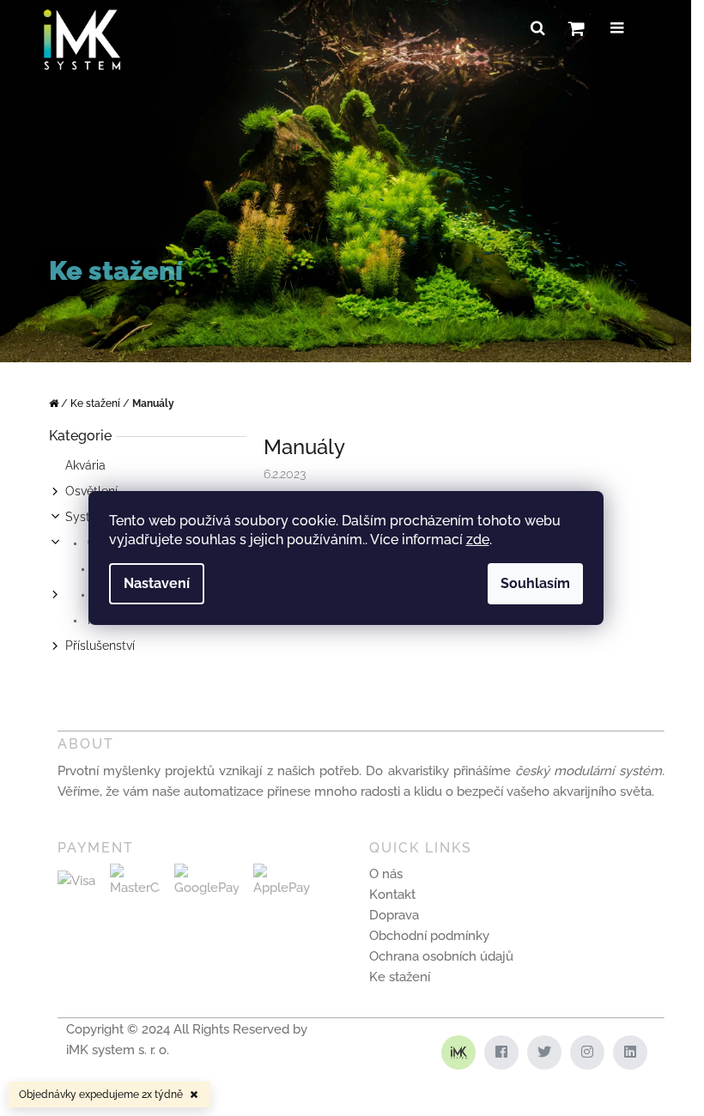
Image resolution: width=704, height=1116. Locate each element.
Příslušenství (100, 645)
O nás (386, 874)
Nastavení (157, 583)
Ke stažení (399, 977)
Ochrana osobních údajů (441, 956)
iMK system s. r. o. (117, 1050)
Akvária (85, 465)
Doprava (394, 915)
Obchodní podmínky (429, 935)
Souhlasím (535, 583)
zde (477, 539)
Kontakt (392, 894)
